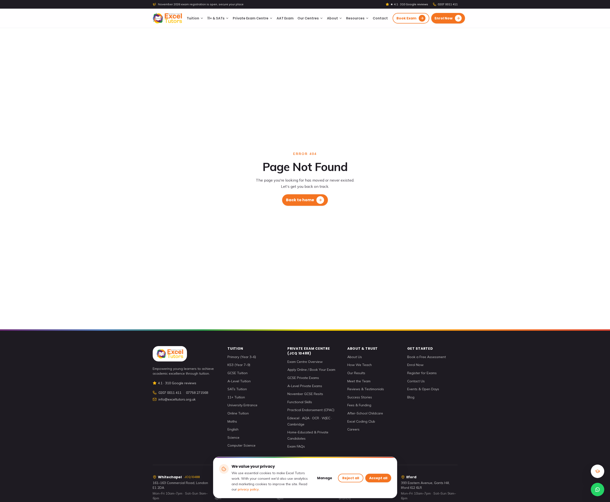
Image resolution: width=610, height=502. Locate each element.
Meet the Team (359, 381)
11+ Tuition (236, 397)
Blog (410, 397)
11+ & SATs (216, 18)
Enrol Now (415, 365)
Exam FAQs (296, 446)
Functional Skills (299, 402)
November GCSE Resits (305, 394)
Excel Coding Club (361, 421)
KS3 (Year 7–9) (238, 365)
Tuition (193, 18)
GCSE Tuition (237, 373)
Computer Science (241, 445)
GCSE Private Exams (303, 378)
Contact (380, 18)
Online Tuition (238, 413)
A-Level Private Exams (304, 386)
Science (233, 437)
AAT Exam (285, 18)
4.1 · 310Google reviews (177, 383)
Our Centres (308, 18)
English (232, 429)
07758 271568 (197, 392)
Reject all (350, 478)
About (332, 18)
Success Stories (359, 397)
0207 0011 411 (448, 4)
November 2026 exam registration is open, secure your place (201, 4)
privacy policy (248, 489)
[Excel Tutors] (167, 18)
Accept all (378, 478)
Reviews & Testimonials (365, 389)
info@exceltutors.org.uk (177, 399)
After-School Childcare (365, 413)
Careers (353, 429)
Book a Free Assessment (426, 357)
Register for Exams (422, 373)
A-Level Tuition (239, 381)
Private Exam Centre (250, 18)
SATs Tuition (237, 389)
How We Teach (359, 365)
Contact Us (416, 381)
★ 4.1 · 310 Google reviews (409, 4)
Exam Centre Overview (305, 362)
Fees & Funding (359, 405)
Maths (232, 421)
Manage (324, 478)
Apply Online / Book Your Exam (311, 369)
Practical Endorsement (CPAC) (310, 410)
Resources (355, 18)
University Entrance (242, 405)
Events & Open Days (423, 389)
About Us (354, 357)
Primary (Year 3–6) (241, 357)
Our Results (356, 373)
